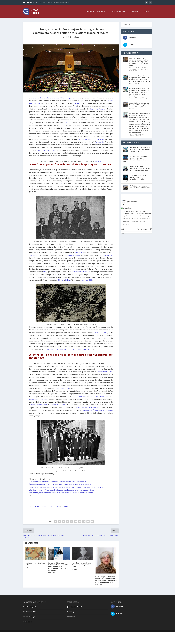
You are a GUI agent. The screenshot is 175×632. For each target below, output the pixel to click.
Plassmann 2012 (82, 407)
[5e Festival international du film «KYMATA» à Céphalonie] (125, 104)
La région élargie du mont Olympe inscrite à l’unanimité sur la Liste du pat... (135, 159)
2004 (96, 333)
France (43, 506)
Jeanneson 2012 (85, 139)
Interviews (134, 11)
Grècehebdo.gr (132, 201)
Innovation (132, 136)
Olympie (61, 280)
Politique (138, 136)
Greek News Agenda (30, 607)
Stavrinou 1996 (86, 280)
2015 (66, 123)
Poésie (135, 71)
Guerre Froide (102, 372)
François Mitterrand (39, 405)
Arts (139, 67)
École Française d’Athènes (80, 272)
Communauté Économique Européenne (97, 410)
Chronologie (71, 612)
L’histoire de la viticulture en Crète (35, 564)
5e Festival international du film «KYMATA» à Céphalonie (139, 104)
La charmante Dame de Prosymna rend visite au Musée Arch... (55, 2)
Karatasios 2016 (63, 388)
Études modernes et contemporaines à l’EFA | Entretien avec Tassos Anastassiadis (60, 484)
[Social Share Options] (151, 229)
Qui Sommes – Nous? (74, 607)
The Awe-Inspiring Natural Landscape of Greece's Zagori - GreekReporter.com (137, 212)
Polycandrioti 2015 (53, 349)
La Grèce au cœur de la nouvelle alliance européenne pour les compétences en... (134, 178)
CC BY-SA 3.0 (98, 161)
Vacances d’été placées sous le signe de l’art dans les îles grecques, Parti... (140, 149)
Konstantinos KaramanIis (38, 399)
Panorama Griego (29, 617)
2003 (44, 272)
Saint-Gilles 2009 (105, 255)
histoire (57, 506)
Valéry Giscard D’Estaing (99, 396)
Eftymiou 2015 (76, 349)
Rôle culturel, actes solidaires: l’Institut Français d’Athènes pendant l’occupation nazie (61, 493)
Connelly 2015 (98, 139)
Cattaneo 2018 (94, 407)
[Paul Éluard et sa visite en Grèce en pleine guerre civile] (82, 553)
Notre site (90, 11)
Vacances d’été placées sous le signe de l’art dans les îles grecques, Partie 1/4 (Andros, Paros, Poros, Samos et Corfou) (139, 92)
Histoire (76, 37)
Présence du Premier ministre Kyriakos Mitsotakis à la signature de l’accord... (140, 168)
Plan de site (71, 617)
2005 (101, 333)
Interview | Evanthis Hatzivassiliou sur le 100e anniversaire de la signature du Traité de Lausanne (58, 566)
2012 (75, 106)
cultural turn (100, 142)
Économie (141, 134)
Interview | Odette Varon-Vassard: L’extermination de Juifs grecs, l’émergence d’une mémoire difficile (106, 579)
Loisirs (146, 11)
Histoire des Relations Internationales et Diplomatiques (51, 98)
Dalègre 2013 (88, 349)
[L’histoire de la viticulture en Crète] (35, 553)
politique (64, 506)
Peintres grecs (138, 69)
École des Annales (97, 109)
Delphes (68, 280)
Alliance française (73, 255)
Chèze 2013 (79, 252)
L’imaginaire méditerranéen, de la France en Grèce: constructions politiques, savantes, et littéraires (66, 487)
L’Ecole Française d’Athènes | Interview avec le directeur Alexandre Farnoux (57, 482)
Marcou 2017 (65, 349)
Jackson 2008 (51, 150)
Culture (36, 506)
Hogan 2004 (40, 150)
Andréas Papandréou (58, 405)
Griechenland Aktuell (30, 612)
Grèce (50, 506)
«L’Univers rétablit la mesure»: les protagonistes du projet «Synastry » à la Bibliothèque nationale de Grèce (139, 61)
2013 (43, 335)
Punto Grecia (27, 622)
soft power (33, 255)
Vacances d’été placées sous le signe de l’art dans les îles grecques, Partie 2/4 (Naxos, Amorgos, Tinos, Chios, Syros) (139, 78)
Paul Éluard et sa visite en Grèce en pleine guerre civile (82, 565)
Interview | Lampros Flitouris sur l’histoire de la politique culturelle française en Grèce (61, 490)
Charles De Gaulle (79, 396)
